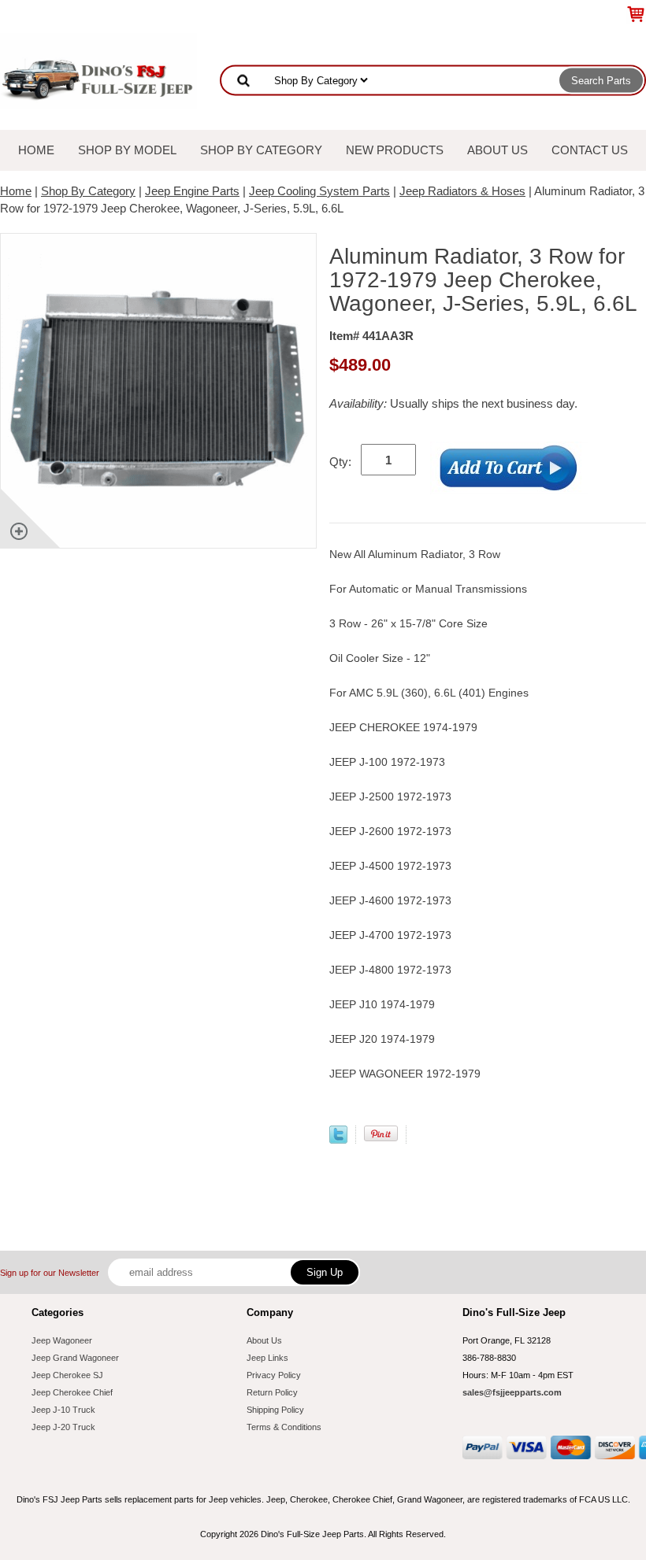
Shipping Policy (275, 1409)
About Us (497, 150)
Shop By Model (127, 150)
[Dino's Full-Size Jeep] (98, 69)
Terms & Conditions (284, 1427)
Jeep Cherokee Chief (72, 1392)
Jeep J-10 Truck (63, 1409)
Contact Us (589, 150)
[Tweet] (338, 1139)
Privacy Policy (274, 1375)
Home (36, 150)
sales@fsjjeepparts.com (512, 1392)
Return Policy (272, 1392)
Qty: (340, 461)
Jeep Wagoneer (62, 1340)
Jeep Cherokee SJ (67, 1375)
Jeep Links (267, 1357)
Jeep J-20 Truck (63, 1427)
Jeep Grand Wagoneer (75, 1357)
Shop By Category (261, 150)
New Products (395, 150)
